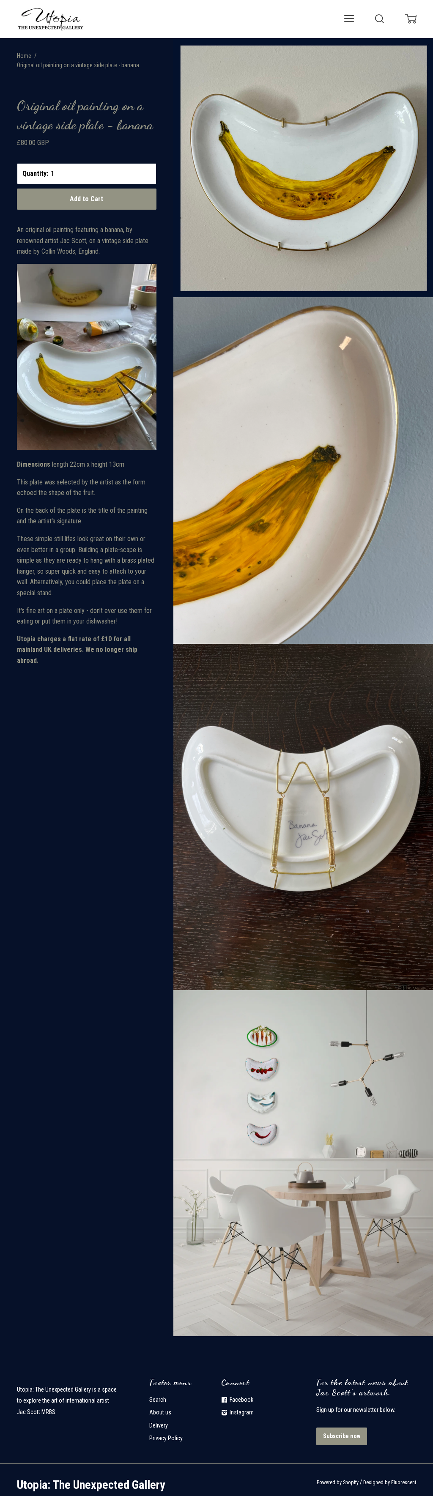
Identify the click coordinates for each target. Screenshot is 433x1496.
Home (24, 55)
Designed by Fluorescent (389, 1482)
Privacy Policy (166, 1438)
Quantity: (35, 174)
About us (160, 1412)
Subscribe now (341, 1436)
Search (157, 1399)
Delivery (158, 1425)
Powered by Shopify (338, 1482)
